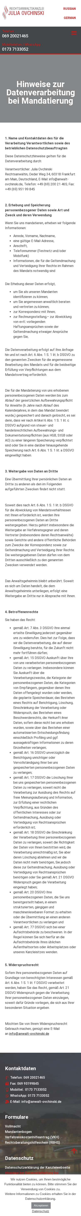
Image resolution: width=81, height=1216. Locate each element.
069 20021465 (15, 35)
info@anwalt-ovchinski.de (29, 1034)
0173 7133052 (15, 49)
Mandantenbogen (18, 1132)
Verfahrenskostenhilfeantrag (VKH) (32, 1137)
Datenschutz (40, 1211)
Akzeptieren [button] (41, 1205)
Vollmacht (13, 1126)
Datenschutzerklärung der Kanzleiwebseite (37, 1167)
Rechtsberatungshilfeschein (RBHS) (32, 1143)
